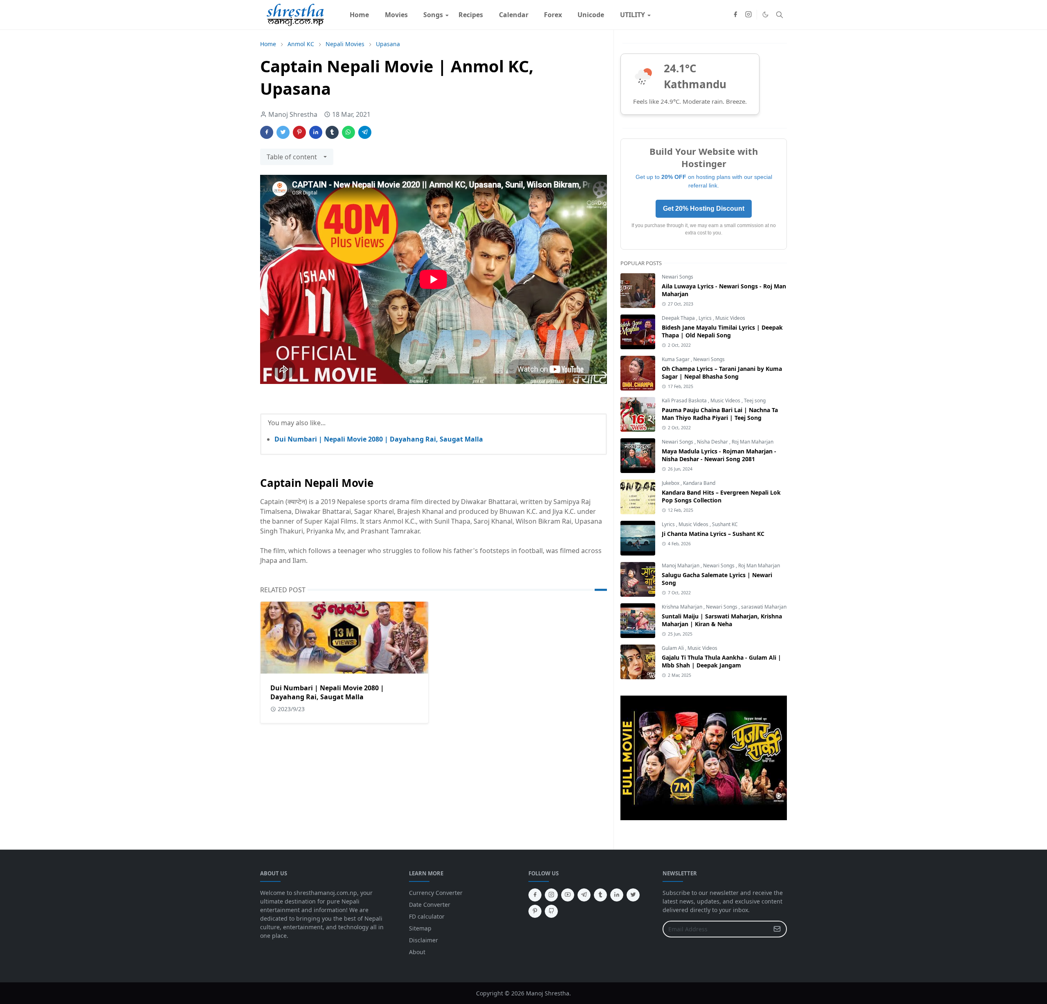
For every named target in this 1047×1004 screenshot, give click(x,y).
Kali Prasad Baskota (685, 400)
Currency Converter (436, 893)
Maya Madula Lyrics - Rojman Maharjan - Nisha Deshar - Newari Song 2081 (719, 455)
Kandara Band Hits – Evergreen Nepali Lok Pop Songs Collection (721, 496)
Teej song (755, 400)
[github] (551, 911)
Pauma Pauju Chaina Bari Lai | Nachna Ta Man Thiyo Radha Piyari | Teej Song (720, 414)
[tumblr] (600, 894)
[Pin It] (299, 132)
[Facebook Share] (266, 132)
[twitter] (633, 894)
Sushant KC (725, 524)
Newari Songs (677, 276)
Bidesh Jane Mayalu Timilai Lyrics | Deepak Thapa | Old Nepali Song (722, 331)
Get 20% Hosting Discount (703, 208)
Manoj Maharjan (681, 565)
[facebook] (735, 15)
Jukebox (671, 483)
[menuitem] (359, 14)
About (417, 952)
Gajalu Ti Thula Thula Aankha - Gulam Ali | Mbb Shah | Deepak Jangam (721, 661)
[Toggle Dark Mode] (765, 14)
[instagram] (748, 15)
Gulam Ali (673, 648)
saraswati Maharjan (763, 606)
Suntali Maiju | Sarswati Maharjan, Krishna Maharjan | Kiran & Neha (722, 620)
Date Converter (429, 904)
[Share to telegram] (364, 132)
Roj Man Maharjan (752, 441)
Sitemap (420, 928)
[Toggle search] (779, 14)
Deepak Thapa (679, 318)
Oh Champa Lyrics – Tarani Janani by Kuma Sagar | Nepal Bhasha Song (722, 372)
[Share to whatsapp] (348, 132)
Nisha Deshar (713, 441)
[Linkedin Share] (315, 132)
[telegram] (584, 894)
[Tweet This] (283, 132)
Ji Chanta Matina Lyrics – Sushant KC (713, 534)
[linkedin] (616, 894)
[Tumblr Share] (332, 132)
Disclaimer (423, 940)
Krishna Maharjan (682, 606)
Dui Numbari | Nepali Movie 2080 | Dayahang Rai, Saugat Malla (378, 439)
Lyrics (706, 318)
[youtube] (567, 894)
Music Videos (730, 318)
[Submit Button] (777, 929)
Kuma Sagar (676, 359)
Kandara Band (699, 483)
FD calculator (427, 916)
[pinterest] (534, 911)
